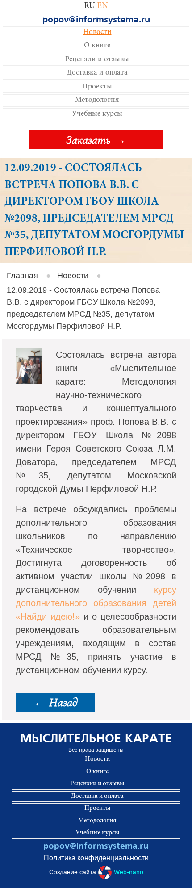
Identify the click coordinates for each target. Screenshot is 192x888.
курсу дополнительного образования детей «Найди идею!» (96, 603)
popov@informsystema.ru (96, 19)
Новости (97, 32)
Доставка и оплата (97, 73)
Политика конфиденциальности (96, 858)
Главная (22, 275)
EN (102, 6)
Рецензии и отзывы (97, 59)
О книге (97, 46)
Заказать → (96, 139)
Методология (97, 100)
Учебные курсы (97, 114)
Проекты (97, 87)
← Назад (55, 702)
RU (89, 6)
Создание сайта (96, 871)
